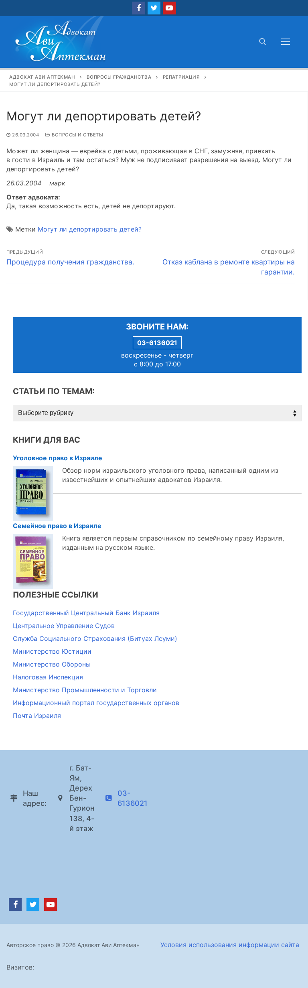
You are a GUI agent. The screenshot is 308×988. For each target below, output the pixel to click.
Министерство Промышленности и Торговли (85, 690)
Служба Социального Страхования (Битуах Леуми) (95, 638)
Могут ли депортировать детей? (90, 229)
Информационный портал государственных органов (96, 703)
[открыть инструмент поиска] (262, 41)
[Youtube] (169, 8)
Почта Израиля (37, 716)
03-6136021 (157, 343)
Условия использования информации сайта (229, 945)
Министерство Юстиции (52, 651)
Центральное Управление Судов (64, 626)
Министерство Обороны (52, 664)
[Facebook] (138, 8)
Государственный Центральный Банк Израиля (86, 613)
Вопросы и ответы (77, 135)
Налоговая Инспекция (48, 677)
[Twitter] (154, 8)
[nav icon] (285, 41)
